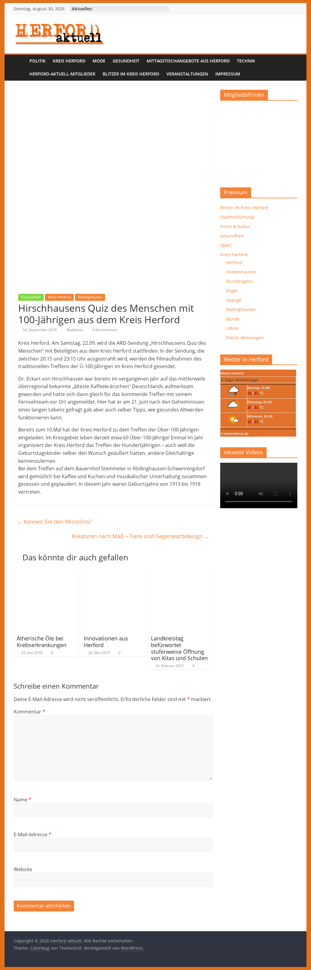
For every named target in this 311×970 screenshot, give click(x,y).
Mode (99, 61)
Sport (225, 245)
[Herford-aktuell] (20, 68)
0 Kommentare (104, 329)
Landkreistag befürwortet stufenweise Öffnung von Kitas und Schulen (179, 648)
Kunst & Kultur (235, 226)
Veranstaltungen (187, 74)
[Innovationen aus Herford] (113, 571)
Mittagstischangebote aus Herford (188, 61)
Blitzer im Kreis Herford (131, 74)
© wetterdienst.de (234, 433)
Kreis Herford (69, 61)
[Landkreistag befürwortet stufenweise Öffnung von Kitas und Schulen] (180, 571)
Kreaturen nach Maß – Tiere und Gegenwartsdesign (141, 536)
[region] (258, 142)
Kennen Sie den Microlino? (54, 521)
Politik (37, 61)
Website (23, 869)
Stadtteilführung (237, 217)
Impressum (227, 74)
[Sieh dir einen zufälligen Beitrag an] (291, 67)
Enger (232, 291)
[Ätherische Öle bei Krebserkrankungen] (46, 571)
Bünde (233, 319)
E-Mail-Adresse (32, 834)
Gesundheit (126, 61)
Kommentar (29, 711)
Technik (246, 61)
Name (22, 799)
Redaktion (75, 329)
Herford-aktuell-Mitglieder (62, 74)
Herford (234, 262)
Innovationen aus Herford (106, 642)
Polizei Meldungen (245, 338)
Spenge (233, 300)
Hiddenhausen (241, 272)
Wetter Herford (232, 373)
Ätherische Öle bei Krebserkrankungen (42, 642)
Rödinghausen (90, 297)
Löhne (232, 328)
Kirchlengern (239, 281)
